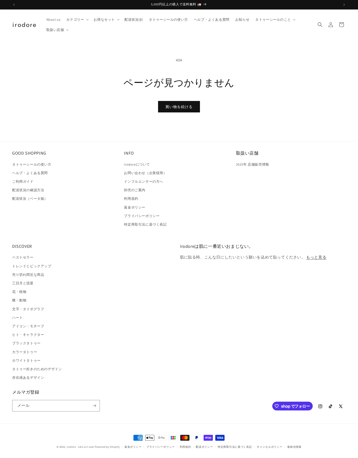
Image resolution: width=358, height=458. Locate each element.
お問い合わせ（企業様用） (145, 173)
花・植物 (19, 291)
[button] (77, 19)
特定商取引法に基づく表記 (145, 224)
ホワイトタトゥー (26, 360)
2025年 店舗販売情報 (252, 164)
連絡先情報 (294, 446)
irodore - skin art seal (80, 446)
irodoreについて (137, 164)
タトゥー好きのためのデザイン (37, 369)
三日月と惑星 (23, 283)
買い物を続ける (179, 106)
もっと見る (316, 257)
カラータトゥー (24, 352)
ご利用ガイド (23, 181)
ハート (17, 317)
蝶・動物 (19, 300)
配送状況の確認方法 (28, 190)
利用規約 (131, 198)
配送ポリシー (204, 446)
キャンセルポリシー (269, 446)
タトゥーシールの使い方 (31, 164)
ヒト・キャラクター (28, 334)
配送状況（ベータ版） (30, 198)
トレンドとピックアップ (31, 266)
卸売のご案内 (134, 190)
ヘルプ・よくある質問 (30, 173)
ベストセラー (23, 257)
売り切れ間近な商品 (28, 274)
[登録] (94, 405)
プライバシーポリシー (142, 216)
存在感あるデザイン (28, 377)
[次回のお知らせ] (344, 4)
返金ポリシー (134, 207)
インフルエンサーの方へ (143, 181)
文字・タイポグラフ (28, 309)
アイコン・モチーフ (28, 326)
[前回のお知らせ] (14, 4)
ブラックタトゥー (26, 343)
